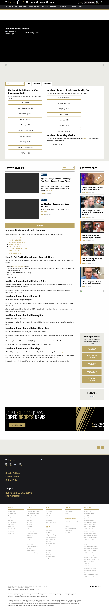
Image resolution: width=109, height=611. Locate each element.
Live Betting (11, 524)
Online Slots (49, 520)
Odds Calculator (34, 7)
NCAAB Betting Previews (92, 371)
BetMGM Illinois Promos (89, 526)
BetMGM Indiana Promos (90, 529)
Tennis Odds (11, 533)
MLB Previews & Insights (33, 553)
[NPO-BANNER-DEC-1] (54, 71)
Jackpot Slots (49, 511)
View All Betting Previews (92, 385)
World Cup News (31, 550)
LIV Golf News (30, 518)
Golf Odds (10, 520)
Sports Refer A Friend (89, 515)
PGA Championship (50, 543)
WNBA (46, 7)
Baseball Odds (11, 511)
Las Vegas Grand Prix (51, 537)
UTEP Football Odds (15, 253)
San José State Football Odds (18, 249)
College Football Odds (32, 515)
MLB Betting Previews (92, 379)
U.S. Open (48, 550)
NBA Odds (29, 524)
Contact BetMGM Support (71, 524)
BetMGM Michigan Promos (90, 546)
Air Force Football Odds (16, 238)
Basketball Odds (12, 513)
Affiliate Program (69, 511)
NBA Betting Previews (92, 364)
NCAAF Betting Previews (92, 356)
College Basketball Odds (33, 513)
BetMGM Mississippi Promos (91, 548)
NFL (7, 7)
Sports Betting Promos (89, 513)
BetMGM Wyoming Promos (90, 576)
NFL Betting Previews (92, 348)
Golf (42, 7)
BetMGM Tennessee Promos (91, 566)
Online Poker (11, 480)
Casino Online (12, 476)
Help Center (12, 496)
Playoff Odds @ (32, 33)
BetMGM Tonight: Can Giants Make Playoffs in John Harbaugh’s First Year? (92, 213)
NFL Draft (48, 541)
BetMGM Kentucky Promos (90, 535)
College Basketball (50, 539)
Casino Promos (87, 511)
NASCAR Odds (11, 529)
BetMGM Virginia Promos (90, 568)
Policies (98, 586)
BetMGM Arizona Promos (90, 522)
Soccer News (30, 542)
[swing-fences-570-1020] (92, 311)
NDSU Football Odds (15, 246)
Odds (28, 84)
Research (67, 526)
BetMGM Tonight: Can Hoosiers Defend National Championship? (92, 283)
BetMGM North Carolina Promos (91, 559)
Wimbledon (48, 552)
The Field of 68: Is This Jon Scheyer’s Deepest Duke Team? (91, 237)
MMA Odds (11, 526)
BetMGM (43, 193)
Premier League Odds (32, 533)
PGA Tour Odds (30, 531)
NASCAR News (30, 539)
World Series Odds (50, 556)
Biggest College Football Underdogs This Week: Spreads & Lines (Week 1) (56, 181)
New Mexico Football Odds (17, 242)
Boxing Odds (11, 515)
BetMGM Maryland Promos (90, 539)
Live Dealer (48, 513)
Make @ (57, 145)
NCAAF (11, 7)
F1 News (29, 548)
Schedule (36, 84)
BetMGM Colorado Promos (90, 524)
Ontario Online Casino (51, 522)
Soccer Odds (11, 531)
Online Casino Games (51, 515)
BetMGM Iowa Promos (89, 531)
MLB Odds (29, 520)
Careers (67, 513)
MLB (16, 7)
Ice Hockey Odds (12, 522)
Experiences (53, 7)
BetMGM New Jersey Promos (91, 555)
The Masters (49, 548)
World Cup (48, 554)
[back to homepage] (21, 2)
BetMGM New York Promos (90, 557)
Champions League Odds (33, 511)
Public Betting (23, 7)
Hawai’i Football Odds (15, 240)
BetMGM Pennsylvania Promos (91, 563)
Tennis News (30, 544)
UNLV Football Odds (15, 251)
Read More (48, 190)
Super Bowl (48, 545)
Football (43, 174)
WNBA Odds (30, 535)
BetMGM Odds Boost (89, 520)
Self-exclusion (68, 530)
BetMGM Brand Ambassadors (72, 522)
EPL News (29, 537)
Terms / (92, 586)
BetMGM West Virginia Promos (91, 574)
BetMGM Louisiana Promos (90, 537)
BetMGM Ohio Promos (89, 561)
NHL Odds (29, 529)
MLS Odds (29, 522)
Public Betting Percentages (71, 532)
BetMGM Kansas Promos (90, 533)
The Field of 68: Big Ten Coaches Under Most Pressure (92, 260)
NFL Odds (29, 526)
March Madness (50, 559)
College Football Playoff (51, 535)
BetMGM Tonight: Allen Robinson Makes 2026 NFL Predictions (92, 188)
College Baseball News (32, 546)
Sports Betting (12, 473)
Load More (40, 225)
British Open (49, 532)
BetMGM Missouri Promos (90, 550)
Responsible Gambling (18, 493)
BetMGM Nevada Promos (90, 553)
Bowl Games (49, 530)
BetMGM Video (85, 192)
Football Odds (11, 518)
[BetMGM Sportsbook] (11, 2)
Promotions (62, 7)
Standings (47, 84)
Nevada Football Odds (15, 244)
